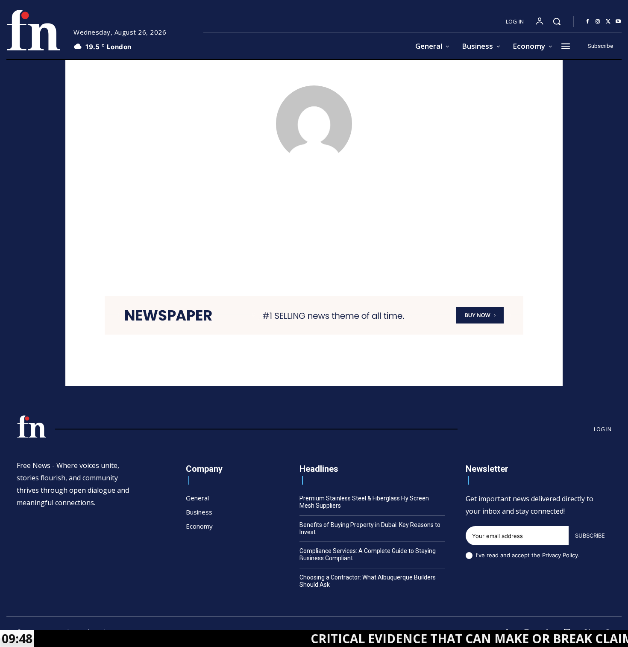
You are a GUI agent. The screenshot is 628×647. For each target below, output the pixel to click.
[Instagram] (598, 22)
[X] (608, 22)
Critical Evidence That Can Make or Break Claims (457, 638)
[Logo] (33, 30)
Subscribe (590, 535)
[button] (556, 21)
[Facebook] (587, 22)
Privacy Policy (560, 555)
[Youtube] (618, 22)
